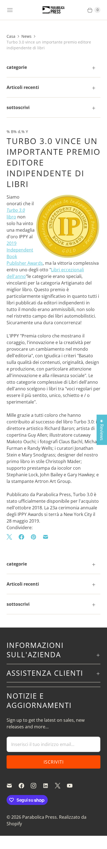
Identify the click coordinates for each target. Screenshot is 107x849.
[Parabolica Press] (53, 10)
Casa (11, 36)
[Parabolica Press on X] (61, 786)
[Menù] (9, 10)
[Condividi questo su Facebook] (21, 537)
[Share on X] (11, 537)
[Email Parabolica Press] (13, 786)
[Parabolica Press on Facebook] (25, 786)
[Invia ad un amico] (46, 537)
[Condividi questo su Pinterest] (33, 537)
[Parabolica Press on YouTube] (73, 786)
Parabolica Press (39, 817)
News (26, 36)
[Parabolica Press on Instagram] (37, 786)
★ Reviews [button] (102, 429)
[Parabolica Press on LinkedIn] (49, 786)
